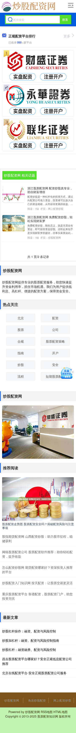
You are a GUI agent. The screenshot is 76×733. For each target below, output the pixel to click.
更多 (67, 36)
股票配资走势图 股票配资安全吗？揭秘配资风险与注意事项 (38, 526)
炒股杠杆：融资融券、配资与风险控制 (29, 649)
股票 (21, 329)
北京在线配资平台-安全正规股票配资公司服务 (34, 673)
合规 (21, 341)
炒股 (21, 364)
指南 (21, 353)
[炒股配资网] (28, 6)
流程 (21, 376)
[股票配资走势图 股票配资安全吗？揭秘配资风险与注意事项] (38, 498)
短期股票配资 (55, 376)
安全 (55, 364)
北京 (21, 318)
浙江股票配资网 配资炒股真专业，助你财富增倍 (50, 190)
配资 (55, 318)
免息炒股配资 (37, 700)
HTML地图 (60, 712)
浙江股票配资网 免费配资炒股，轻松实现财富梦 (50, 219)
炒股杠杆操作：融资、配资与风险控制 (29, 631)
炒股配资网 (11, 700)
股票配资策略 (55, 341)
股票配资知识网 (47, 716)
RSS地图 (47, 712)
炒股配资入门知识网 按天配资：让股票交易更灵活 (37, 583)
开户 (55, 353)
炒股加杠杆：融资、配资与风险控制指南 (30, 640)
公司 (55, 329)
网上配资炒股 (62, 700)
